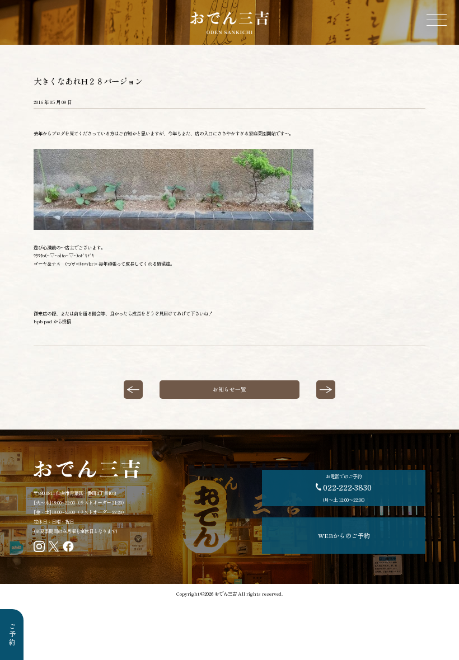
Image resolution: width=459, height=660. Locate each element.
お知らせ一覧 (229, 389)
